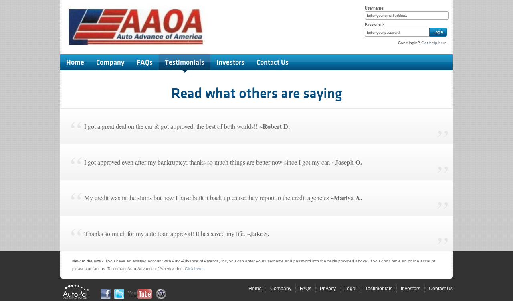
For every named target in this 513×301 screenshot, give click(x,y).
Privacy (328, 288)
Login (438, 32)
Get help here (434, 43)
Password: (374, 24)
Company (110, 62)
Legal (350, 288)
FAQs (145, 62)
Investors (230, 62)
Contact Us (272, 62)
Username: (374, 8)
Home (75, 62)
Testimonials (184, 62)
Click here (194, 268)
